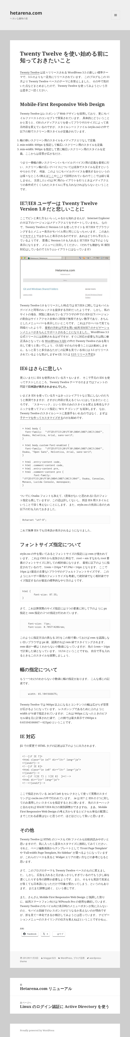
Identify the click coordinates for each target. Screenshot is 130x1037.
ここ (51, 176)
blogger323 (49, 957)
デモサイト (29, 236)
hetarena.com (26, 13)
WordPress (66, 957)
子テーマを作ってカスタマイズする (41, 418)
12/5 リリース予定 (82, 354)
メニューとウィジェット (115, 19)
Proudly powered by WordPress (37, 1030)
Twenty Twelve (29, 72)
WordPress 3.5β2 (55, 341)
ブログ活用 (78, 957)
